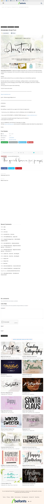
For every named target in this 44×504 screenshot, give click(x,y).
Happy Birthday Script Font (28, 465)
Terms (4, 497)
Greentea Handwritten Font (7, 447)
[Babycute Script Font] (11, 348)
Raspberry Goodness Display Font (9, 465)
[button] (41, 3)
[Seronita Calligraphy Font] (11, 384)
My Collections (19, 0)
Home (3, 7)
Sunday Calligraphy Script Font (29, 356)
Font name (6, 231)
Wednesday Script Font (5, 175)
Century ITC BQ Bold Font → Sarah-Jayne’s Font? (12, 268)
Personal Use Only (12, 139)
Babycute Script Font (6, 356)
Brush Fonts (3, 376)
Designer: (4, 137)
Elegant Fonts (10, 485)
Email (2, 330)
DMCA (12, 497)
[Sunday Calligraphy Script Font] (32, 348)
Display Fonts (24, 412)
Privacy (8, 497)
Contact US (31, 497)
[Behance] (28, 501)
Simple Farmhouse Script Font (29, 447)
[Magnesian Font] (32, 421)
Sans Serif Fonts (11, 412)
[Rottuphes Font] (32, 384)
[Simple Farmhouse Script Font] (32, 439)
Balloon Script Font (4, 180)
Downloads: (4, 135)
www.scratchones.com (32, 115)
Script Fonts (17, 358)
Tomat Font (5, 263)
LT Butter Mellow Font (6, 483)
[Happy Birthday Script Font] (32, 457)
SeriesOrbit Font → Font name (9, 234)
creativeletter (11, 137)
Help (4, 226)
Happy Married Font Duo (6, 411)
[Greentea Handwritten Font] (11, 439)
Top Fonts (37, 497)
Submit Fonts (26, 0)
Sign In (3, 0)
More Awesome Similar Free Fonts (22, 339)
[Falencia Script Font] (32, 366)
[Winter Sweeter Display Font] (11, 421)
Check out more (14, 142)
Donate (31, 142)
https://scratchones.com (5, 94)
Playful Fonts (37, 412)
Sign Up (7, 0)
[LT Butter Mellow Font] (11, 475)
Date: (3, 133)
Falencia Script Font (27, 374)
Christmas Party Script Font (28, 483)
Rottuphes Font (26, 392)
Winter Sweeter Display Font (7, 429)
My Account (13, 0)
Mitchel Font (4, 374)
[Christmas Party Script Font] (32, 475)
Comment (3, 308)
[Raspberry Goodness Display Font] (11, 457)
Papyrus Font (6, 258)
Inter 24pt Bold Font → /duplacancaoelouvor (11, 243)
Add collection (23, 142)
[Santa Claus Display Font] (32, 402)
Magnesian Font (26, 429)
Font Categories (8, 7)
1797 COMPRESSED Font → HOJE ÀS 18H (10, 236)
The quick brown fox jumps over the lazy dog (22, 160)
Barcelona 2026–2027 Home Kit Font (14, 270)
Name (2, 326)
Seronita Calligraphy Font (7, 392)
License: (3, 139)
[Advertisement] (22, 17)
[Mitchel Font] (11, 366)
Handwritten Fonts (11, 358)
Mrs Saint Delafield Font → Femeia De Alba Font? (12, 265)
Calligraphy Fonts (15, 7)
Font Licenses (18, 497)
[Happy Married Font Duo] (11, 402)
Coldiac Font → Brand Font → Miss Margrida (11, 253)
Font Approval (25, 497)
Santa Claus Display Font (28, 411)
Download (5, 142)
